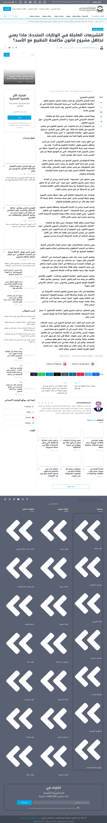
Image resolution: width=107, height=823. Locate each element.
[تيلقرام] (101, 121)
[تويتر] (101, 107)
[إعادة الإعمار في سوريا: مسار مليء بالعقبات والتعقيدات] (93, 460)
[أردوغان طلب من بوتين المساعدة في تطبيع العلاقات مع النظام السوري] (29, 384)
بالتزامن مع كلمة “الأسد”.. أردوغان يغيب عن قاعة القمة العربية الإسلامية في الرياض (14, 371)
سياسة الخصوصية (14, 125)
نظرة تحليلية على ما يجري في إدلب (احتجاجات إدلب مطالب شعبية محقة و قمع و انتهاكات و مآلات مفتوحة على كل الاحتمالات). (54, 389)
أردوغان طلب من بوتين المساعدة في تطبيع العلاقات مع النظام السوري (14, 388)
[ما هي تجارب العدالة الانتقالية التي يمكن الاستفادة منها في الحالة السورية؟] (48, 432)
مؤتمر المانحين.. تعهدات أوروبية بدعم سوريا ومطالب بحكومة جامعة (94, 443)
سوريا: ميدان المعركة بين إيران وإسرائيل (84, 387)
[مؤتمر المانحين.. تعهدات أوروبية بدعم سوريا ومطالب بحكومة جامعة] (93, 432)
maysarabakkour (89, 48)
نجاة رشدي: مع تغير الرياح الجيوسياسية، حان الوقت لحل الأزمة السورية (13, 272)
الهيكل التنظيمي (33, 9)
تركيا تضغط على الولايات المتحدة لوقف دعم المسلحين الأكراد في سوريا (13, 354)
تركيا (21, 349)
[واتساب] (101, 126)
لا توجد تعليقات (67, 48)
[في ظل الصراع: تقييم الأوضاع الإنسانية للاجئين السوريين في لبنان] (19, 152)
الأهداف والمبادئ (44, 9)
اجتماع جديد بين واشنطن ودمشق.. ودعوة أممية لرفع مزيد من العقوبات (49, 472)
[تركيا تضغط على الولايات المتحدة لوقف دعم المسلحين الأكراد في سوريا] (29, 351)
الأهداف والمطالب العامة (19, 9)
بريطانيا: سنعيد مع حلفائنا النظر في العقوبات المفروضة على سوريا (73, 472)
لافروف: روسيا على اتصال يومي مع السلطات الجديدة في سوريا (19, 340)
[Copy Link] (101, 117)
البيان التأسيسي (55, 9)
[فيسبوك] (101, 103)
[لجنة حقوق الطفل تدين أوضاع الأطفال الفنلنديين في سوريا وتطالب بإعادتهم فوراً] (29, 284)
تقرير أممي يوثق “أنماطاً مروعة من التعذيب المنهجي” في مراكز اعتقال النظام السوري (21, 254)
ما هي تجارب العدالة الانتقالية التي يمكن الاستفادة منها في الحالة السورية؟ (50, 443)
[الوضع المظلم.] (16, 2)
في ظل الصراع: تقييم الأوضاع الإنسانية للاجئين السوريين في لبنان (22, 168)
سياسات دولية (35, 16)
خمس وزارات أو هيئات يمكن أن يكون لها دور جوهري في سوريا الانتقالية (72, 443)
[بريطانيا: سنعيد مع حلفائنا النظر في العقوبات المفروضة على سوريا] (71, 460)
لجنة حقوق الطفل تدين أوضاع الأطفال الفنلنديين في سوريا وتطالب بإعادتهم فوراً (13, 285)
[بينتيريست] (9, 47)
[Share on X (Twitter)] (12, 47)
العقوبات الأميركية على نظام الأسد (82, 356)
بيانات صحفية (47, 16)
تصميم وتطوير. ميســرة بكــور (30, 817)
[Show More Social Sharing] (5, 47)
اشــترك (7, 9)
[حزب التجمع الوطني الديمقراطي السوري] (89, 9)
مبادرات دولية (58, 16)
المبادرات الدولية (64, 356)
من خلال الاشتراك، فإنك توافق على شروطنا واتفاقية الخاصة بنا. (19, 125)
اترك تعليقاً (70, 486)
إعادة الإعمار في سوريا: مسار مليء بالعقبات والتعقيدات (95, 471)
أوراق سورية (98, 356)
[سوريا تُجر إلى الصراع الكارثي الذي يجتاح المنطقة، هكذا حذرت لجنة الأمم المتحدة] (29, 298)
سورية (68, 16)
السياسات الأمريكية (97, 29)
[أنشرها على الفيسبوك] (16, 47)
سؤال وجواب (76, 16)
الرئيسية (85, 16)
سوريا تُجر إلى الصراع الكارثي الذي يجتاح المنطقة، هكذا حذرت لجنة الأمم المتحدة (13, 299)
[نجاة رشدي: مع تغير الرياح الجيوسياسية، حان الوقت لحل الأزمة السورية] (29, 272)
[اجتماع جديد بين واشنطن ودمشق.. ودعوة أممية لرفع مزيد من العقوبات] (48, 460)
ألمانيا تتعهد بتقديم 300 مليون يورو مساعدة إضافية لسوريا (70, 2)
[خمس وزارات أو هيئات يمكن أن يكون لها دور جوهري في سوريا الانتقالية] (71, 432)
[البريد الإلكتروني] (101, 112)
